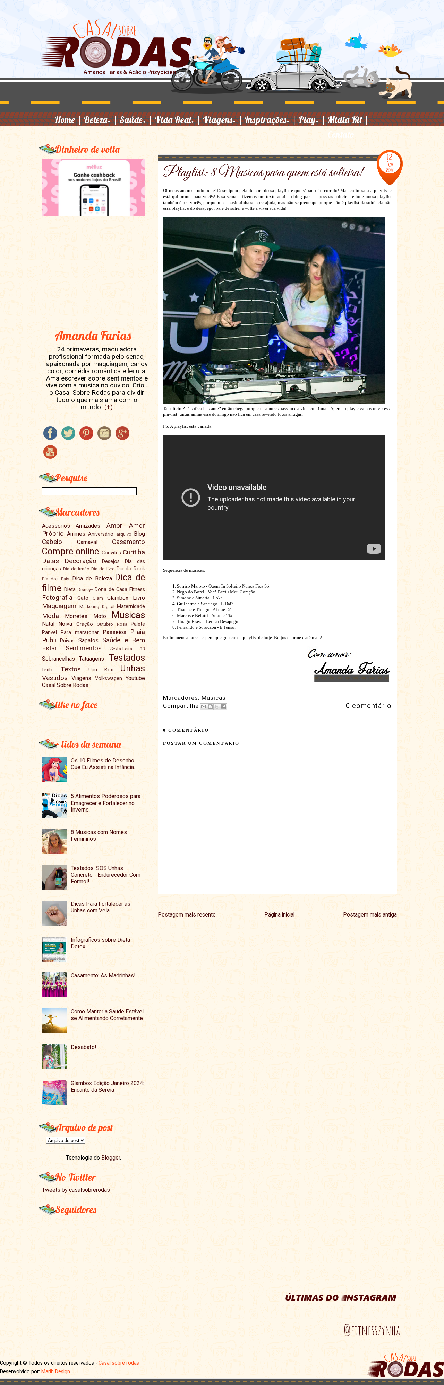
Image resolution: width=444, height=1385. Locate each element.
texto (48, 670)
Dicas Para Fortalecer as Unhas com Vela (100, 907)
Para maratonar (80, 632)
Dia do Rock (131, 569)
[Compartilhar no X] (216, 706)
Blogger (110, 1157)
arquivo (124, 534)
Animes (76, 533)
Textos (71, 669)
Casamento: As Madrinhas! (103, 975)
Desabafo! (83, 1047)
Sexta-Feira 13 (127, 648)
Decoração (80, 561)
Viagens (223, 119)
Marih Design (55, 1371)
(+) (108, 407)
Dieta (70, 589)
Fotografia (57, 597)
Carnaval (87, 542)
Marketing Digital (96, 606)
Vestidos (55, 678)
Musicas (214, 697)
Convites (111, 553)
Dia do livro (103, 568)
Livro (139, 598)
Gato (82, 598)
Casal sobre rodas (119, 1363)
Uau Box (100, 670)
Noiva (65, 623)
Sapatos (88, 640)
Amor (114, 525)
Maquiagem (59, 606)
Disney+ (85, 589)
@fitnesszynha (372, 1330)
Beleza (101, 119)
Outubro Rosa (112, 624)
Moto (99, 616)
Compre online (70, 551)
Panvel (49, 632)
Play (312, 119)
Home (68, 119)
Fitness (137, 589)
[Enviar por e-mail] (203, 706)
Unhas (132, 668)
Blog (139, 533)
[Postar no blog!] (210, 706)
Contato (341, 134)
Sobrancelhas (58, 658)
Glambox (117, 598)
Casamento (128, 542)
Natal (48, 623)
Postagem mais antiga (370, 915)
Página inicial (279, 915)
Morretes (76, 616)
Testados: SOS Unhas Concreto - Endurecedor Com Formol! (105, 875)
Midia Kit (348, 119)
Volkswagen (108, 678)
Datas (50, 561)
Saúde (136, 119)
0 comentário (369, 706)
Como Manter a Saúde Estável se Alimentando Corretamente (107, 1014)
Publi (49, 640)
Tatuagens (91, 658)
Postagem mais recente (187, 915)
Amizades (88, 525)
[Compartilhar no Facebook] (223, 706)
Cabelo (52, 542)
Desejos (111, 561)
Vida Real (178, 119)
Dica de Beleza (92, 578)
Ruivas (67, 641)
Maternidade (131, 606)
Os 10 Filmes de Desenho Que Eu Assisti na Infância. (103, 763)
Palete (138, 624)
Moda (50, 616)
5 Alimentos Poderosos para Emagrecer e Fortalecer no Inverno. (105, 803)
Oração (84, 624)
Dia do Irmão (76, 568)
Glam (98, 598)
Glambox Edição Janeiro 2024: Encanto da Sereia (107, 1086)
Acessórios (56, 525)
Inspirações (271, 119)
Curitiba (134, 552)
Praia (137, 632)
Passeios (114, 632)
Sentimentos (84, 648)
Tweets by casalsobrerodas (76, 1190)
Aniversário (100, 534)
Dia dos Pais (56, 578)
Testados (127, 657)
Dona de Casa (111, 589)
